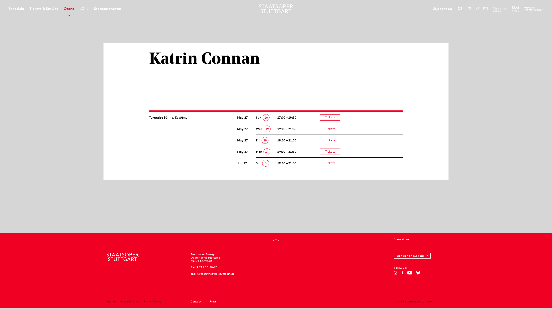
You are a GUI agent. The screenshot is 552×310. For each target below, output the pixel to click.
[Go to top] (276, 239)
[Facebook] (402, 272)
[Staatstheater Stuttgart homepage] (276, 8)
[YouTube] (409, 272)
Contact (196, 301)
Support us (442, 8)
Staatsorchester (107, 8)
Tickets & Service (44, 8)
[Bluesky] (418, 272)
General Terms (129, 301)
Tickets (330, 117)
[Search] (477, 8)
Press (213, 301)
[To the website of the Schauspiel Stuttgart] (515, 9)
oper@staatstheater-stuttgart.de (212, 274)
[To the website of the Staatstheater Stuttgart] (533, 9)
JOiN (84, 8)
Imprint (111, 301)
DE (460, 8)
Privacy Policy (152, 301)
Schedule (16, 8)
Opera (69, 8)
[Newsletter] (485, 8)
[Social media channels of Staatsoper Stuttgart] (469, 8)
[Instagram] (396, 272)
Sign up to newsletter (410, 255)
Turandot (156, 117)
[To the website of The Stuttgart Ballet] (500, 9)
